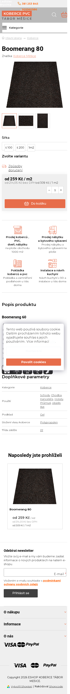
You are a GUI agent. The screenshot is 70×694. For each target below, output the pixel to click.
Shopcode (56, 686)
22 (41, 430)
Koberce (46, 387)
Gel (42, 414)
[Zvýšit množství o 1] (61, 190)
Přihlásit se (20, 593)
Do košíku (38, 203)
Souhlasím (33, 362)
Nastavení (34, 351)
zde (52, 341)
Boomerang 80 (20, 509)
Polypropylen (49, 422)
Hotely (59, 399)
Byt (42, 406)
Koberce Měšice (24, 56)
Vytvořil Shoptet (21, 686)
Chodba (56, 395)
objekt (56, 403)
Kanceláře (46, 399)
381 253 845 (30, 3)
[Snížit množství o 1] (49, 190)
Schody (45, 395)
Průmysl (45, 403)
